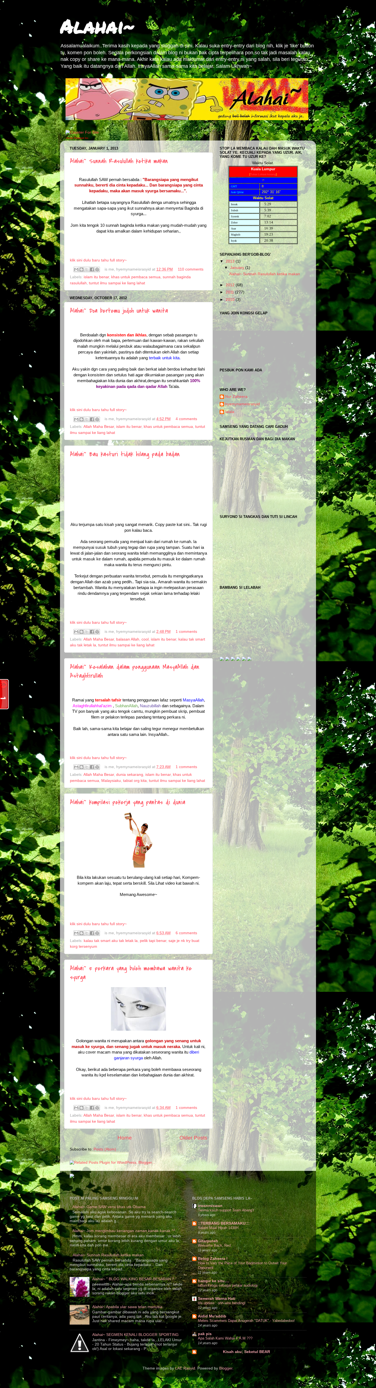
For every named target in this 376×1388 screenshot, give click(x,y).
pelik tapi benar (153, 941)
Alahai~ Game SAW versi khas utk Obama (109, 1207)
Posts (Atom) (105, 1149)
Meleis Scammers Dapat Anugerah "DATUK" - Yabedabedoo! (246, 1321)
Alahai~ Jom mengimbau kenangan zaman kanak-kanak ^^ (123, 1231)
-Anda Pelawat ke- (77, 137)
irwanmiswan (210, 1206)
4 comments (186, 419)
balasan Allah (127, 639)
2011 (230, 292)
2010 (231, 300)
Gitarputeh (208, 1241)
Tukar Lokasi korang (263, 174)
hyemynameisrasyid (242, 404)
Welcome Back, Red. (215, 1245)
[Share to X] (86, 269)
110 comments (190, 269)
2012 (231, 285)
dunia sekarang (129, 775)
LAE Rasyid (185, 1368)
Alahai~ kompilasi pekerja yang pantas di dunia (127, 802)
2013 (231, 261)
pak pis (205, 1334)
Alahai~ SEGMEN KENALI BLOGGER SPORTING (135, 1335)
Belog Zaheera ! (213, 1259)
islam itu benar (96, 277)
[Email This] (76, 269)
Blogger (225, 1368)
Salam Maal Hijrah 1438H (218, 1228)
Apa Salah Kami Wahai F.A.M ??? (225, 1338)
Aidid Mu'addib (212, 1316)
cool (145, 639)
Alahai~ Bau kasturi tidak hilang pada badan (125, 454)
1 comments (186, 632)
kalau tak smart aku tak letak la (111, 941)
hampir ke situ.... (213, 1281)
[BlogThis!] (81, 269)
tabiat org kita (135, 781)
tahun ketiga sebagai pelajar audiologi (228, 1285)
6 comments (186, 933)
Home (125, 1138)
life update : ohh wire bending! (222, 1303)
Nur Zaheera (236, 397)
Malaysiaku (111, 781)
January (237, 268)
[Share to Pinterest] (97, 269)
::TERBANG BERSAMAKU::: (224, 1223)
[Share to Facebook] (92, 269)
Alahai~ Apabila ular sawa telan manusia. (128, 1307)
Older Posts (193, 1138)
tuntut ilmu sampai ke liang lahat (117, 283)
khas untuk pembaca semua (135, 277)
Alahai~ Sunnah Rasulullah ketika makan (119, 161)
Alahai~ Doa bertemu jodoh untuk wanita (119, 310)
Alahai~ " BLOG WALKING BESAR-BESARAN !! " (134, 1279)
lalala (229, 412)
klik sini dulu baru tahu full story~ (98, 260)
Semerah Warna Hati (216, 1299)
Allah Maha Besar (98, 427)
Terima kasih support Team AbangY (226, 1210)
